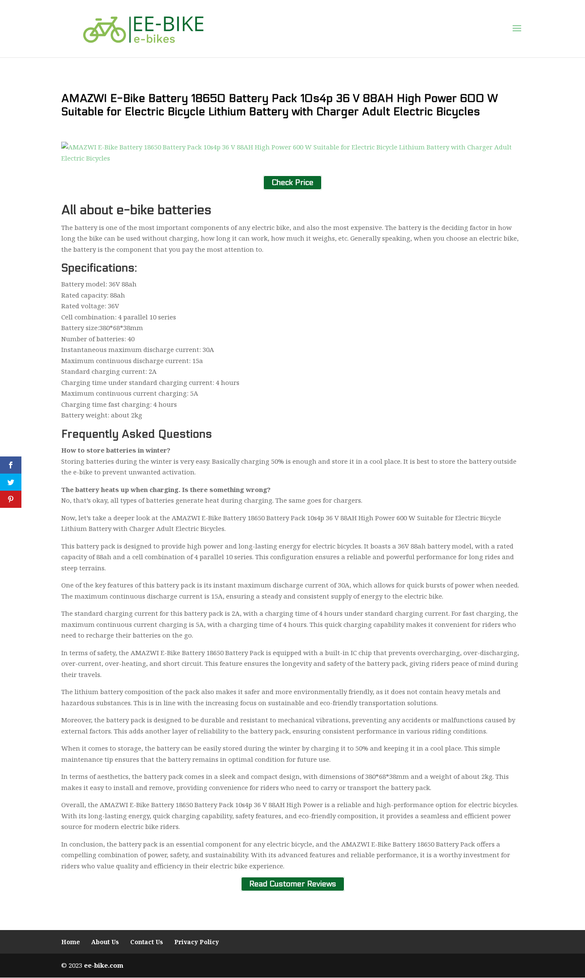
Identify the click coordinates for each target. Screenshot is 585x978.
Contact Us (146, 942)
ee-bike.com (103, 965)
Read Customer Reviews (292, 884)
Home (70, 942)
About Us (105, 942)
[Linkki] (143, 28)
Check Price (292, 182)
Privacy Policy (196, 942)
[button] (517, 29)
